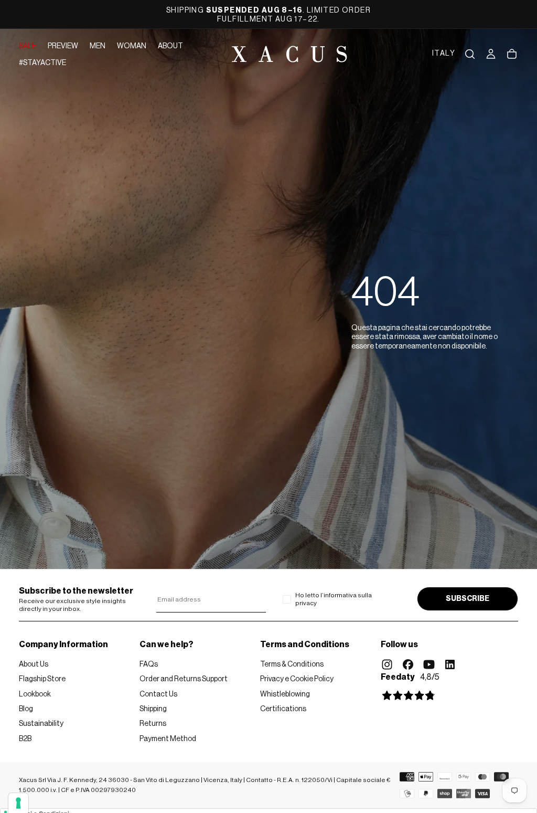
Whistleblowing (285, 694)
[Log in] (491, 54)
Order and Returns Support (183, 679)
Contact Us (158, 694)
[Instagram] (387, 664)
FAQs (148, 664)
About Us (33, 664)
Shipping (153, 709)
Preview (63, 46)
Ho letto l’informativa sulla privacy (333, 599)
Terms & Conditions (292, 664)
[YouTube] (429, 664)
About (170, 46)
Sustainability (41, 723)
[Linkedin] (450, 664)
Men (97, 46)
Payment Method (167, 739)
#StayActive (42, 63)
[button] (443, 54)
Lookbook (35, 694)
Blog (26, 709)
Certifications (283, 709)
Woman (131, 46)
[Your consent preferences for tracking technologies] (18, 803)
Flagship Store (42, 679)
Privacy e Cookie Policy (297, 679)
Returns (152, 723)
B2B (25, 739)
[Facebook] (408, 664)
